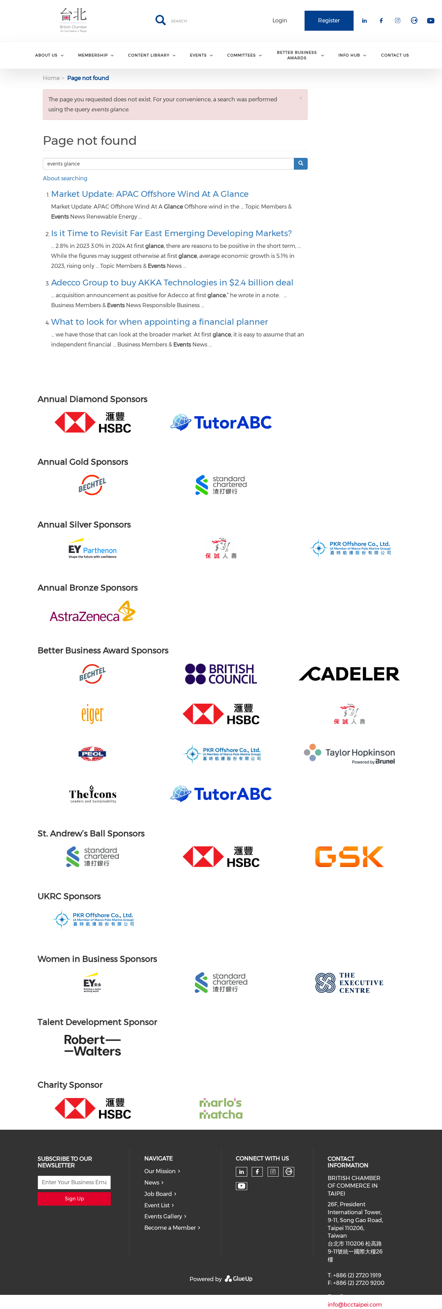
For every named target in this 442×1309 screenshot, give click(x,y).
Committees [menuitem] (241, 55)
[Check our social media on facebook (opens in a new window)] (257, 1171)
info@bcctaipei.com (355, 1304)
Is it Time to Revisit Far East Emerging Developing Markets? (171, 233)
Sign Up (74, 1199)
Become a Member (170, 1228)
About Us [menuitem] (46, 55)
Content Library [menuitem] (149, 55)
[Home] (73, 20)
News (151, 1182)
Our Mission (160, 1171)
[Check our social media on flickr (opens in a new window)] (288, 1171)
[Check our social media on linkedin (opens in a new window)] (241, 1171)
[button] (300, 97)
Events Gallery (163, 1216)
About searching (65, 178)
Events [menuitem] (198, 55)
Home (51, 78)
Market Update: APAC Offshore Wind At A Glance (150, 194)
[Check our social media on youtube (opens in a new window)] (241, 1186)
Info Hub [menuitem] (349, 55)
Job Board (158, 1194)
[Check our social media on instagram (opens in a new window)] (273, 1171)
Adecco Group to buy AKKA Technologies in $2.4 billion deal (172, 283)
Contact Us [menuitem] (395, 55)
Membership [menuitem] (93, 55)
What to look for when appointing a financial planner (159, 322)
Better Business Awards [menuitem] (297, 55)
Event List (157, 1205)
